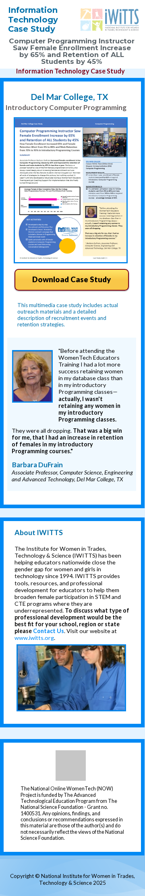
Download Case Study (71, 279)
